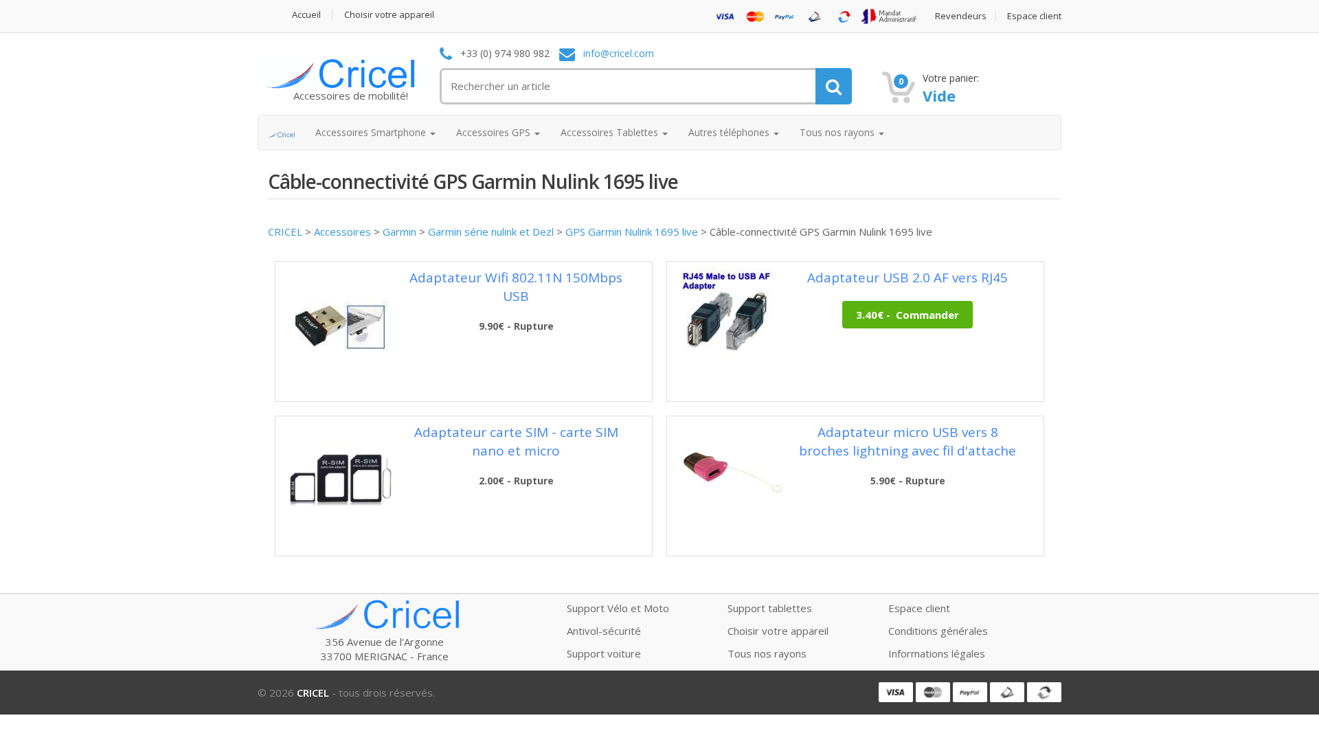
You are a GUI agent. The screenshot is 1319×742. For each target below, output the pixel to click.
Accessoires (342, 231)
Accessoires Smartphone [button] (372, 132)
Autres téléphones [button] (730, 132)
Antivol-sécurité (604, 631)
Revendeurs (961, 16)
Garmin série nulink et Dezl (491, 231)
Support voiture (604, 653)
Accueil (306, 15)
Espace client (1034, 16)
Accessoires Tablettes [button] (611, 132)
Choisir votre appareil (389, 15)
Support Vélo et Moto (618, 608)
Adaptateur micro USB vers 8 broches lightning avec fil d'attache (907, 441)
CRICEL (285, 231)
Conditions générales (938, 631)
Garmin (399, 231)
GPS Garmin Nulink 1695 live (631, 231)
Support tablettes (770, 608)
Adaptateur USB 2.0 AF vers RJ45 (907, 277)
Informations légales (936, 653)
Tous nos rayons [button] (838, 132)
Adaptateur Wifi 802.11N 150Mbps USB (515, 287)
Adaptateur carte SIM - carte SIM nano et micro (516, 441)
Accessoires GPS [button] (494, 132)
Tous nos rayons (767, 653)
